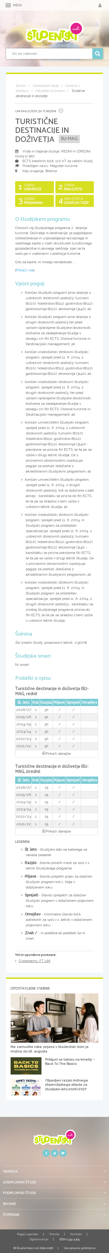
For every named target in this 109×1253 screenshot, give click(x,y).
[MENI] (8, 5)
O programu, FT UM (34, 961)
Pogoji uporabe (27, 1234)
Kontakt (76, 1234)
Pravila (54, 1234)
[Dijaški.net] (54, 1139)
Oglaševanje (39, 1239)
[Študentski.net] (54, 31)
